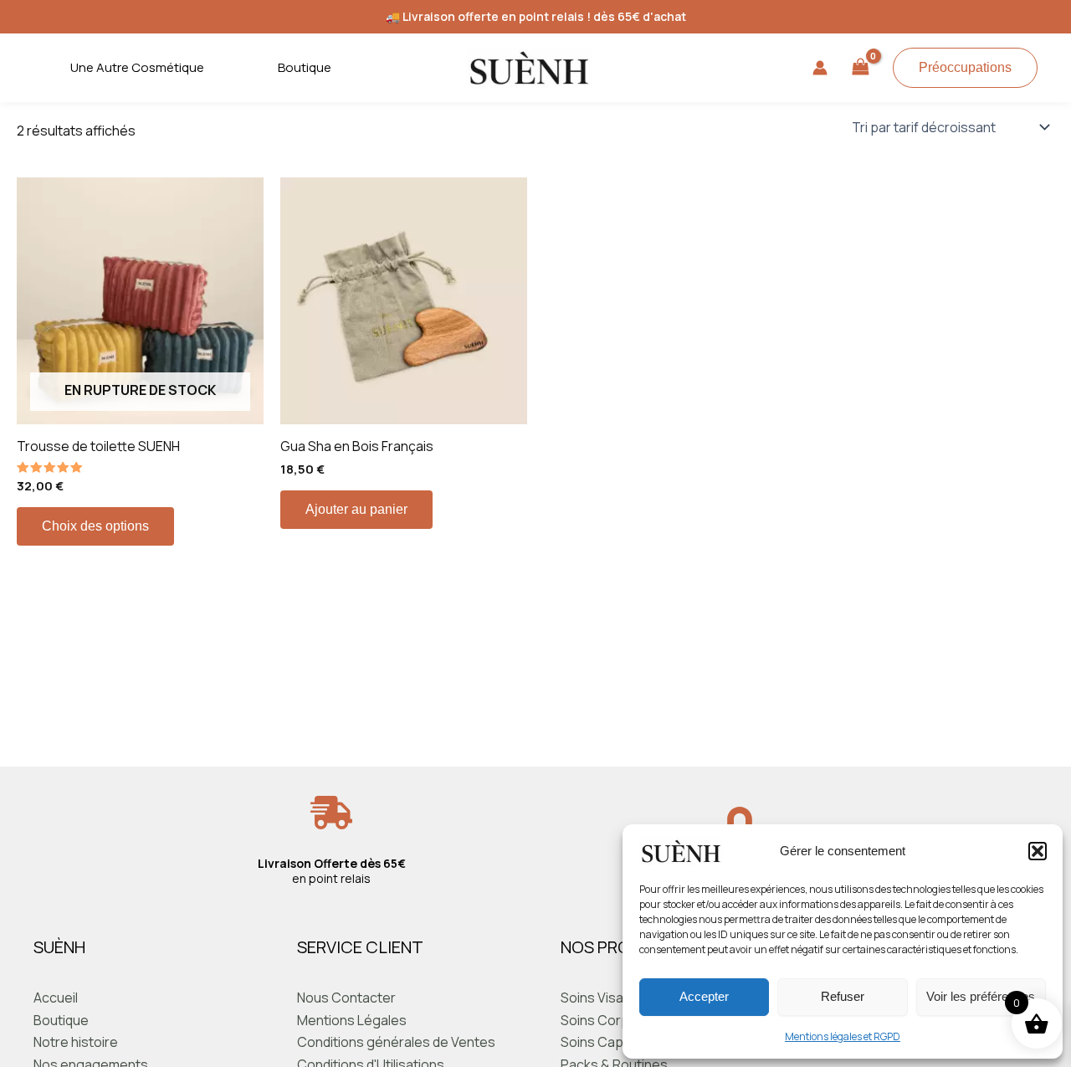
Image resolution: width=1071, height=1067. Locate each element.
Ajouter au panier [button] (356, 509)
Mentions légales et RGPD (842, 1036)
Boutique (304, 67)
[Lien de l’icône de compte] (820, 67)
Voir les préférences (980, 996)
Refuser (842, 996)
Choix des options (95, 526)
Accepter (704, 996)
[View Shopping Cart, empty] (860, 68)
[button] (1037, 851)
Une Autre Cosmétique (137, 67)
